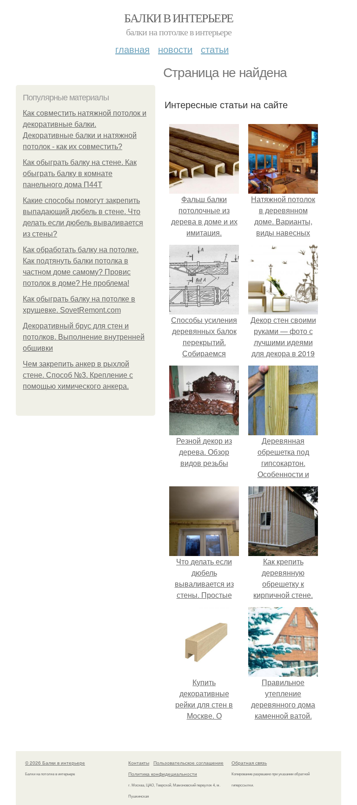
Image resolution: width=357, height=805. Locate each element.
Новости (175, 49)
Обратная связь (249, 762)
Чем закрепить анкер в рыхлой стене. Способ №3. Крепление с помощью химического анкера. (78, 375)
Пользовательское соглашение (188, 762)
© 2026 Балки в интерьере (55, 762)
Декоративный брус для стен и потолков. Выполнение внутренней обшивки (84, 337)
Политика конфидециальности (162, 774)
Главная (132, 49)
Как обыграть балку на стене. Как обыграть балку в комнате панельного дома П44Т (80, 173)
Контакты (138, 762)
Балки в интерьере (178, 18)
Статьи (215, 49)
